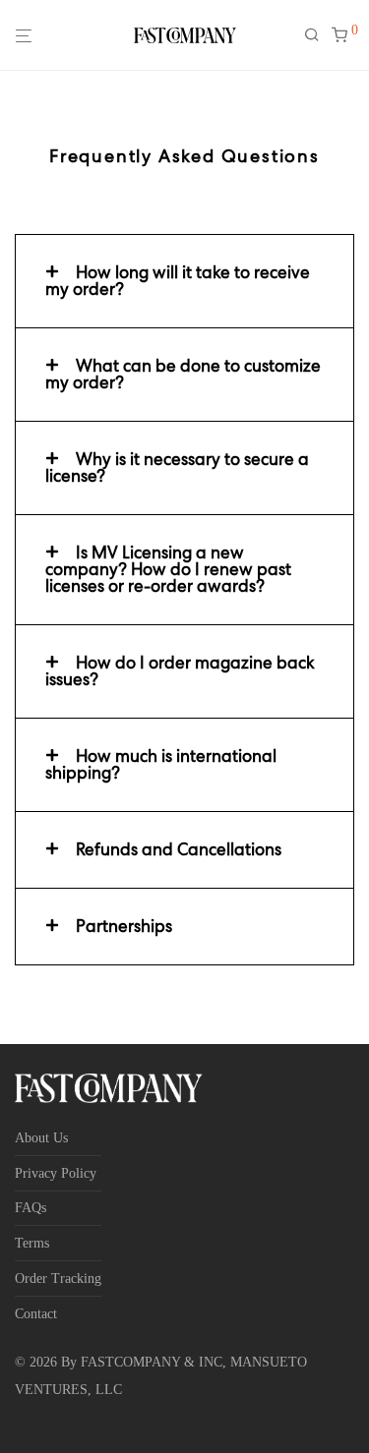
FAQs (30, 1207)
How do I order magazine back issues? (180, 671)
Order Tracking (58, 1278)
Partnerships (124, 926)
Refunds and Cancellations (178, 849)
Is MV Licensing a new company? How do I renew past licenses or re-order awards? (168, 569)
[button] (184, 281)
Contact (36, 1314)
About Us (41, 1138)
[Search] (318, 35)
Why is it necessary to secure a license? (177, 467)
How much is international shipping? (161, 764)
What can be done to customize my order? (183, 374)
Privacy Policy (55, 1173)
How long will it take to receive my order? (177, 281)
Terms (32, 1243)
